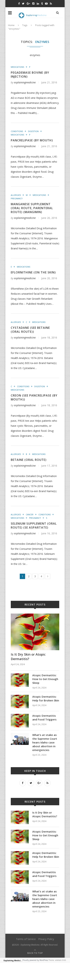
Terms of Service (26, 939)
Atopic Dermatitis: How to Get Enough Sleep (45, 679)
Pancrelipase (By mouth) (32, 140)
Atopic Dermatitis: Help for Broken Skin (45, 698)
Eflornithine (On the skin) (33, 272)
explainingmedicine (25, 82)
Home (11, 25)
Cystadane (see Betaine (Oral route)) (30, 330)
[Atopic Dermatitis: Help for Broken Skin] (20, 696)
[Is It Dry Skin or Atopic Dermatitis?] (35, 615)
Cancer (29, 514)
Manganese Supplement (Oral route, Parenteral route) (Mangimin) (32, 208)
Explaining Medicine (13, 960)
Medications (17, 67)
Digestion (33, 131)
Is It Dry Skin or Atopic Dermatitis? (28, 656)
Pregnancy (17, 198)
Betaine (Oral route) (28, 460)
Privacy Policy (46, 939)
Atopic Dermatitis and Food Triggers (44, 717)
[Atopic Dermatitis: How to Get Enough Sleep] (20, 675)
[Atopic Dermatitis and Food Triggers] (20, 715)
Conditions (17, 131)
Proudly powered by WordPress (35, 960)
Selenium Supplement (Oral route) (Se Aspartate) (34, 525)
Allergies (16, 195)
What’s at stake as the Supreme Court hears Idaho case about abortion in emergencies (44, 742)
